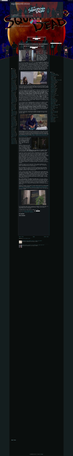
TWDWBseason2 (52, 91)
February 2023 (13, 85)
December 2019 (13, 123)
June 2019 (12, 129)
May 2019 (12, 130)
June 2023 (12, 81)
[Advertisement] (14, 54)
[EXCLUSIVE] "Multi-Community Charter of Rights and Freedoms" (32, 240)
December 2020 (13, 112)
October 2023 (13, 77)
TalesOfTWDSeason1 (53, 105)
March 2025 (13, 69)
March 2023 (13, 84)
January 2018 (13, 141)
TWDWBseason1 (52, 86)
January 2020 (13, 122)
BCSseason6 (52, 87)
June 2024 (12, 70)
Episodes (51, 73)
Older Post (46, 236)
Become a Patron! (39, 23)
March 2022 (13, 96)
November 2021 (13, 100)
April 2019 (13, 131)
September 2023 (13, 78)
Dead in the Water (53, 115)
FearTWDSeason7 (52, 85)
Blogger (42, 454)
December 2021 (13, 99)
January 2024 (13, 75)
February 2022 (13, 97)
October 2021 (13, 101)
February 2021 (13, 109)
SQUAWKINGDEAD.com (15, 16)
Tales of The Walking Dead (54, 104)
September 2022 (13, 90)
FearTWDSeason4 (52, 89)
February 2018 (13, 140)
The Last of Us (52, 93)
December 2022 (13, 87)
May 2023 (12, 82)
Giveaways (51, 108)
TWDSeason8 (52, 84)
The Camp (51, 106)
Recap (51, 76)
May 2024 (12, 71)
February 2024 (13, 74)
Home (34, 236)
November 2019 (13, 124)
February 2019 (13, 133)
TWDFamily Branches (53, 112)
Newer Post (21, 236)
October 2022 (13, 89)
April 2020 (13, 119)
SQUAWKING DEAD (20, 4)
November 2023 (13, 76)
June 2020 (12, 117)
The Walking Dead (53, 74)
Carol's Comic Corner (53, 95)
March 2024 (13, 73)
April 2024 (13, 72)
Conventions (52, 94)
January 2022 (13, 98)
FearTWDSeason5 (52, 82)
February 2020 (13, 121)
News (51, 109)
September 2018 (13, 136)
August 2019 (13, 127)
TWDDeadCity (52, 103)
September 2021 (13, 102)
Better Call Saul (53, 88)
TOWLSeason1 (52, 102)
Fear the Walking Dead (53, 75)
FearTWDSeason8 (52, 90)
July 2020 (12, 116)
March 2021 (13, 108)
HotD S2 (51, 110)
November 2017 (13, 143)
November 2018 (13, 134)
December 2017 (13, 142)
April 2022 (13, 95)
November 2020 (13, 113)
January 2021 (13, 111)
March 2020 (13, 120)
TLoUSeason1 (52, 92)
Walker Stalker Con (53, 107)
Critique (51, 114)
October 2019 (13, 125)
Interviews (52, 83)
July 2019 (12, 128)
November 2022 (13, 88)
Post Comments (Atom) (27, 238)
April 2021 (13, 107)
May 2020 (12, 118)
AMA (50, 113)
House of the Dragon (53, 111)
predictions (52, 121)
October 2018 (13, 135)
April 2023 (13, 83)
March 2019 (13, 132)
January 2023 (13, 86)
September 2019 (13, 126)
